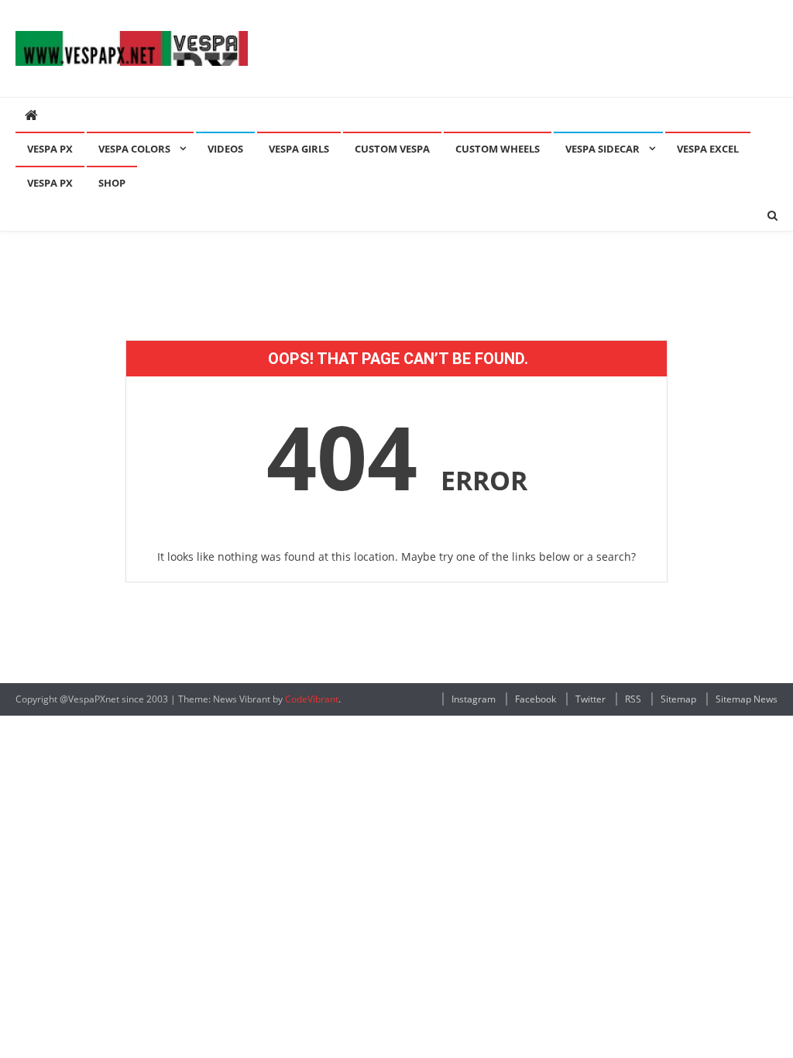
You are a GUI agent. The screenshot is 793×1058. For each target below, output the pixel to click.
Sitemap (678, 699)
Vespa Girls (299, 149)
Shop (111, 183)
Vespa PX (50, 149)
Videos (225, 149)
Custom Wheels (497, 149)
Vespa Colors (134, 149)
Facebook (535, 699)
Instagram (473, 699)
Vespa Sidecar (602, 149)
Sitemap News (747, 699)
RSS (633, 699)
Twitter (590, 699)
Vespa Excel (708, 149)
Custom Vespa (392, 149)
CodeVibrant (311, 699)
